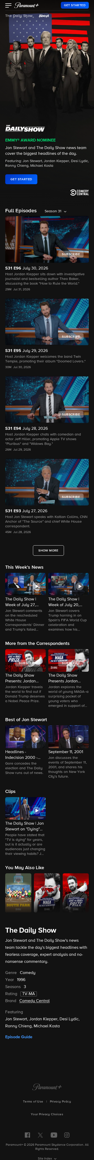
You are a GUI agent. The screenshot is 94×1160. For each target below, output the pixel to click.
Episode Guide (18, 1037)
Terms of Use (33, 1101)
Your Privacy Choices (47, 1114)
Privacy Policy (60, 1101)
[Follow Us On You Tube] (54, 1135)
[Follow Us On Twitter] (40, 1135)
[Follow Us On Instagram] (66, 1135)
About (44, 16)
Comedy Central (34, 1001)
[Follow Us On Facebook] (27, 1135)
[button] (8, 6)
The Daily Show (19, 16)
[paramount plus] (26, 5)
